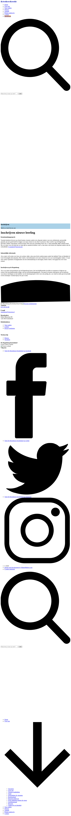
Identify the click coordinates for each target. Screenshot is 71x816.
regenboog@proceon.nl (8, 312)
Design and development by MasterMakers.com (18, 567)
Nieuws (6, 9)
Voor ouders (8, 8)
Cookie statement (10, 569)
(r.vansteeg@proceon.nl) (15, 247)
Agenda (6, 11)
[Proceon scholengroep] (29, 304)
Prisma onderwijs (9, 13)
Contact (6, 14)
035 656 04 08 (5, 307)
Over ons (7, 6)
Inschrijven (7, 16)
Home (6, 4)
